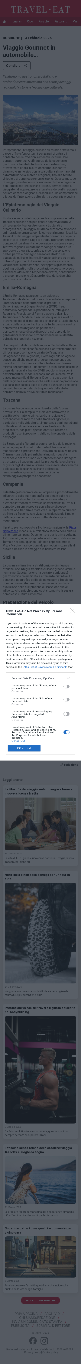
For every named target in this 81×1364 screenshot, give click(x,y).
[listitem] (40, 678)
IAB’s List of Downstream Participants (45, 666)
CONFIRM (24, 748)
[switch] (66, 686)
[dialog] (40, 682)
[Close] (73, 611)
